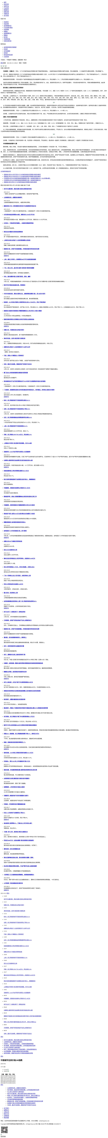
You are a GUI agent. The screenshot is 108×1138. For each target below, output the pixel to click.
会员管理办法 (7, 25)
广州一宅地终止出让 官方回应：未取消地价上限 (17, 575)
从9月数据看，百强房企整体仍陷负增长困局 (16, 1051)
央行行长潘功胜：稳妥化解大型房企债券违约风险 (18, 189)
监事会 (6, 31)
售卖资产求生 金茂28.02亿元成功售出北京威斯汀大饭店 (19, 513)
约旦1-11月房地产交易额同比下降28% (14, 812)
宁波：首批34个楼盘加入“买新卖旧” (14, 355)
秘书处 (6, 37)
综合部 (6, 49)
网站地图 (6, 1117)
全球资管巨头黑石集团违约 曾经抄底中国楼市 (16, 778)
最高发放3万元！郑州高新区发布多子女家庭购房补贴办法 (20, 206)
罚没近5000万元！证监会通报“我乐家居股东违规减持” (19, 840)
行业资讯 (6, 8)
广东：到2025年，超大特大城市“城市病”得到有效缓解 (19, 268)
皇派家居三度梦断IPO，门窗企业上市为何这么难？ (18, 823)
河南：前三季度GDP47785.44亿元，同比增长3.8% (18, 434)
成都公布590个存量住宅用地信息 (13, 541)
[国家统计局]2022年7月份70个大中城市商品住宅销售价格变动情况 (22, 174)
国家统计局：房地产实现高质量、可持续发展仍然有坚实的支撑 (21, 249)
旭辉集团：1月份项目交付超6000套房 (14, 787)
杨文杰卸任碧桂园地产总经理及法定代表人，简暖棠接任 (19, 479)
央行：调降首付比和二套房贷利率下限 (14, 654)
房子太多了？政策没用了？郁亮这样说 (14, 611)
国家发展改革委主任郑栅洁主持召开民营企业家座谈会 (19, 319)
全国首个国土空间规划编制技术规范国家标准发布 (21, 1103)
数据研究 (6, 10)
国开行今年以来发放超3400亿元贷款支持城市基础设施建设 (20, 725)
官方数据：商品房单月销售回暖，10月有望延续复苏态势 (19, 1045)
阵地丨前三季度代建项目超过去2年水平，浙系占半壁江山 (20, 1022)
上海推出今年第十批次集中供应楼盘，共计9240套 (18, 443)
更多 (8, 893)
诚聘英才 (6, 1110)
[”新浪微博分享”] (2, 66)
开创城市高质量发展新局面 (15, 1099)
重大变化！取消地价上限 (11, 592)
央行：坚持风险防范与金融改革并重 (14, 646)
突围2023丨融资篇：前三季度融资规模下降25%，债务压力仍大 (21, 733)
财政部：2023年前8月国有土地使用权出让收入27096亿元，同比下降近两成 (25, 302)
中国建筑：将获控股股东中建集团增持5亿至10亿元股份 (19, 505)
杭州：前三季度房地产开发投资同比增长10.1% (17, 400)
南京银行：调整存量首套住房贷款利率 (14, 699)
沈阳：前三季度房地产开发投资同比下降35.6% (17, 409)
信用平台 (6, 6)
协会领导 (6, 23)
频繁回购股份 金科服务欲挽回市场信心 (15, 522)
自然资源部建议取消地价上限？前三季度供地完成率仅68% (20, 601)
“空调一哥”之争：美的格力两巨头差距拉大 (16, 831)
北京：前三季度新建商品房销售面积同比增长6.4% (18, 417)
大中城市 (3, 171)
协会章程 (6, 29)
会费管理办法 (7, 33)
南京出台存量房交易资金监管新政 (13, 231)
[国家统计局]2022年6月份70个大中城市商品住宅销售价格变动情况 (22, 176)
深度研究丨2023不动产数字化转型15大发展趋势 (17, 451)
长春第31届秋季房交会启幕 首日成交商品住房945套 (18, 460)
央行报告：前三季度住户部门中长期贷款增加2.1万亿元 (19, 716)
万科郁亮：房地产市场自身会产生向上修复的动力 (18, 620)
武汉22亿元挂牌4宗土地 (10, 550)
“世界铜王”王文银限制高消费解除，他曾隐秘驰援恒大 (19, 874)
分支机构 (6, 56)
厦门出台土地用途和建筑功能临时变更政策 (16, 372)
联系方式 (6, 1114)
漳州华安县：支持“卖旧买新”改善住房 (14, 338)
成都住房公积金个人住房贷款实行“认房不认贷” (17, 347)
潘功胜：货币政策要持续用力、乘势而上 (15, 637)
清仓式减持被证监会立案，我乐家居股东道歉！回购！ (19, 857)
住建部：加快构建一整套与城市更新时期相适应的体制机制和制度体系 (23, 663)
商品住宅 (8, 171)
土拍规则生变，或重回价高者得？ (13, 197)
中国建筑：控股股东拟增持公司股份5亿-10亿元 (17, 488)
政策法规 (6, 11)
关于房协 (6, 15)
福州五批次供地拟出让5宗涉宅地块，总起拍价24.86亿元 (19, 558)
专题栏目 (6, 13)
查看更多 (6, 255)
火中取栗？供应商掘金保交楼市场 (13, 883)
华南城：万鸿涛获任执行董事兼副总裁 (14, 804)
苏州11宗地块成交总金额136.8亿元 (13, 584)
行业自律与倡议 (8, 27)
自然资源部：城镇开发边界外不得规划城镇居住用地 (18, 1053)
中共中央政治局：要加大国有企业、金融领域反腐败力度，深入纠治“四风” (25, 293)
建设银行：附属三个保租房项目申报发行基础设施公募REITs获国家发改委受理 (26, 708)
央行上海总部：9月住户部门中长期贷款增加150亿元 (18, 682)
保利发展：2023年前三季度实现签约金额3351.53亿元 (18, 752)
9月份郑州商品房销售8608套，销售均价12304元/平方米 (19, 214)
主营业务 (6, 1112)
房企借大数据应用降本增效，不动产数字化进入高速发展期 (20, 866)
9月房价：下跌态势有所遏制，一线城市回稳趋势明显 (19, 223)
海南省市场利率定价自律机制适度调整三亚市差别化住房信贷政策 (22, 691)
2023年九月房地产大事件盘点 (12, 1047)
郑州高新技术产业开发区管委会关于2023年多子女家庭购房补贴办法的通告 (25, 381)
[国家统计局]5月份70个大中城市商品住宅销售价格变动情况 (20, 182)
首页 (5, 2)
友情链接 (6, 1115)
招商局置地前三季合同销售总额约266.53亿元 (16, 470)
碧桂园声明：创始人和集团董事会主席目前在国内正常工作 (20, 496)
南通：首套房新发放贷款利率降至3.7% (15, 742)
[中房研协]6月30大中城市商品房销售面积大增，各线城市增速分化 (22, 180)
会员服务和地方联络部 (10, 47)
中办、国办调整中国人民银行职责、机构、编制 (17, 276)
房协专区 (6, 4)
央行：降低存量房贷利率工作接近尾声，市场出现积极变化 (20, 1049)
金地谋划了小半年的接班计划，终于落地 (15, 530)
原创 (2, 63)
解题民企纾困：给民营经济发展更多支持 (15, 671)
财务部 (6, 53)
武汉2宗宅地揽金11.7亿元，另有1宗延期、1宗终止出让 (19, 567)
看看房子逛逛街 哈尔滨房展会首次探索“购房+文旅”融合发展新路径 (22, 1016)
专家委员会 (7, 39)
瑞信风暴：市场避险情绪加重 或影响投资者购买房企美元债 (20, 770)
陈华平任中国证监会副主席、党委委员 (14, 285)
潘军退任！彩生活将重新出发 (12, 849)
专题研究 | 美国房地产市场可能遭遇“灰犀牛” (16, 795)
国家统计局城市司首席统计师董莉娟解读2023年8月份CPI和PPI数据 (23, 310)
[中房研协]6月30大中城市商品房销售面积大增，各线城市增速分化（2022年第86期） (27, 178)
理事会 (6, 35)
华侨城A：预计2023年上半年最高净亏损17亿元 (17, 761)
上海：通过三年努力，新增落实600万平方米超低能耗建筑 (20, 259)
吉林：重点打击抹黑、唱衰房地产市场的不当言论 (18, 364)
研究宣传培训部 (8, 54)
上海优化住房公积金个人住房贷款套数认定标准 (17, 240)
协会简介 (6, 22)
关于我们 (6, 1108)
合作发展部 (7, 51)
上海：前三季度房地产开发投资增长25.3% (16, 426)
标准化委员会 (7, 41)
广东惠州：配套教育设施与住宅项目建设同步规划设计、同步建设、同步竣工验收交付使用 (29, 389)
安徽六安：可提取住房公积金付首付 (14, 330)
